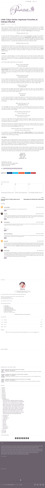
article (32, 446)
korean (13, 450)
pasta (27, 449)
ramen (12, 452)
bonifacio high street (20, 452)
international (19, 447)
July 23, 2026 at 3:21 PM (40, 250)
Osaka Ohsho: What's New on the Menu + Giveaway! (13, 408)
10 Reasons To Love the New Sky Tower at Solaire (12, 403)
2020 (3, 390)
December (5, 399)
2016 (3, 395)
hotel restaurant (3, 449)
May (4, 423)
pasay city (2, 447)
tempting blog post (10, 58)
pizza (7, 450)
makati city (15, 168)
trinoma (16, 450)
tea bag (27, 453)
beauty (8, 449)
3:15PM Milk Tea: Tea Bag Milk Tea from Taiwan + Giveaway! (16, 374)
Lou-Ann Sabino (7, 207)
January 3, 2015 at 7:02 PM (40, 207)
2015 (3, 396)
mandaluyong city (24, 447)
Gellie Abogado (7, 222)
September (5, 417)
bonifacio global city (22, 449)
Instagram (23, 322)
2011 (3, 432)
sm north (10, 450)
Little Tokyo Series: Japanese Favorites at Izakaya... (13, 400)
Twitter (23, 324)
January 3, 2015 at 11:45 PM (40, 213)
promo (6, 447)
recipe (27, 450)
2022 (3, 387)
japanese (8, 168)
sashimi (18, 168)
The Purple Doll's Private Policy (6, 300)
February (5, 427)
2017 (3, 394)
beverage (15, 447)
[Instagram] (27, 1)
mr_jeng (5, 213)
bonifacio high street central (33, 452)
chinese (11, 449)
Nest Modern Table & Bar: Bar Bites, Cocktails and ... (13, 409)
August (4, 419)
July (4, 420)
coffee (42, 446)
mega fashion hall (4, 453)
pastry (41, 449)
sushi (21, 168)
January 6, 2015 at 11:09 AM (40, 233)
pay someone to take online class (9, 245)
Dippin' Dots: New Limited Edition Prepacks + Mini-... (13, 410)
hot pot (5, 168)
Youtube (23, 326)
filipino (18, 446)
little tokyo (11, 168)
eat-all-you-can (10, 447)
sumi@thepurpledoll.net (7, 297)
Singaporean (27, 452)
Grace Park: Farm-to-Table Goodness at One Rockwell (13, 401)
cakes (37, 447)
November (5, 415)
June (4, 421)
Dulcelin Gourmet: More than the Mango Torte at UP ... (13, 412)
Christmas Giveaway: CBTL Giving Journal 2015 (12, 413)
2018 (3, 392)
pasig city (23, 450)
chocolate (5, 452)
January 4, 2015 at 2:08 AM (40, 222)
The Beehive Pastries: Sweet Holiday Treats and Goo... (13, 406)
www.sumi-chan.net (9, 298)
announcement (8, 446)
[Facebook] (35, 485)
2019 (3, 391)
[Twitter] (40, 485)
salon (8, 453)
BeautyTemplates (11, 484)
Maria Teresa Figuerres (8, 233)
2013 (3, 430)
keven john (6, 241)
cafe (15, 446)
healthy (9, 452)
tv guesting (12, 453)
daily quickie (35, 446)
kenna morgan (6, 250)
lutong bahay (37, 449)
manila (29, 447)
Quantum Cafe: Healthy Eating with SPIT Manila (14, 369)
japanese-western (32, 449)
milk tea (30, 450)
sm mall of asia (33, 447)
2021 (3, 388)
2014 (3, 398)
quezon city (3, 446)
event (39, 446)
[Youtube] (30, 1)
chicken (17, 449)
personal (15, 452)
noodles (39, 450)
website (20, 450)
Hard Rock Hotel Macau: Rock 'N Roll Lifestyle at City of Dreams (18, 379)
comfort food (3, 450)
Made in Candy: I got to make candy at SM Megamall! (13, 404)
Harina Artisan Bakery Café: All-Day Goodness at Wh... (13, 405)
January (4, 428)
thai (41, 450)
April (4, 424)
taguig (25, 446)
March (4, 425)
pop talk (15, 453)
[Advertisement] (22, 178)
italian (2, 452)
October (4, 416)
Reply (5, 210)
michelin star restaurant (21, 453)
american (21, 446)
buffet (14, 449)
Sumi (21, 484)
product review (34, 450)
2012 (3, 431)
